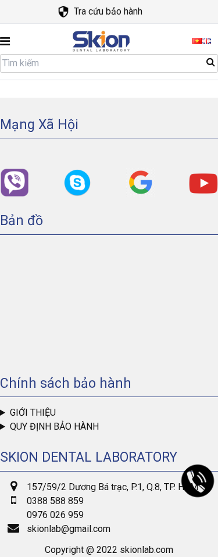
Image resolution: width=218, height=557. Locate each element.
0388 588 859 (55, 500)
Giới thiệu (33, 412)
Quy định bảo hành (54, 426)
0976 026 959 (55, 514)
